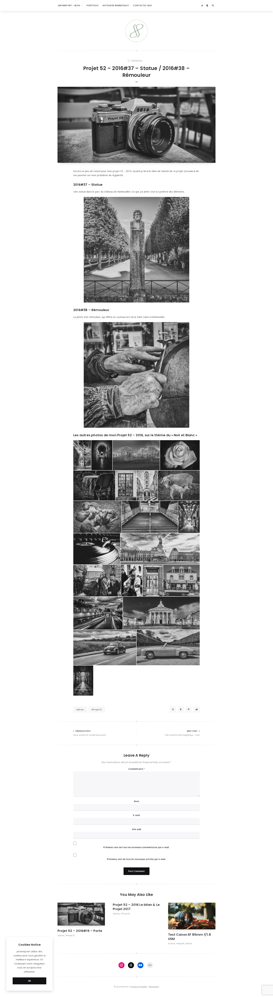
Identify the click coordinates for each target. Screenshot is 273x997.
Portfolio (93, 5)
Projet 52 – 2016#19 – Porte (80, 931)
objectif (181, 943)
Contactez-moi (142, 5)
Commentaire (136, 768)
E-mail (136, 815)
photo (81, 709)
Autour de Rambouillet (116, 5)
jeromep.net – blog (69, 5)
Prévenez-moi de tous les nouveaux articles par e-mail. (136, 859)
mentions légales (138, 986)
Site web (136, 829)
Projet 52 (97, 709)
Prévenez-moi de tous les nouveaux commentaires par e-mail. (136, 847)
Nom (136, 801)
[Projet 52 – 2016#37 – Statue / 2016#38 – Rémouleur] (136, 125)
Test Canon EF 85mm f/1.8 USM (189, 936)
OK (29, 980)
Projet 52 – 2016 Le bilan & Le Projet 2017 (136, 906)
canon (172, 943)
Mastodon (154, 986)
